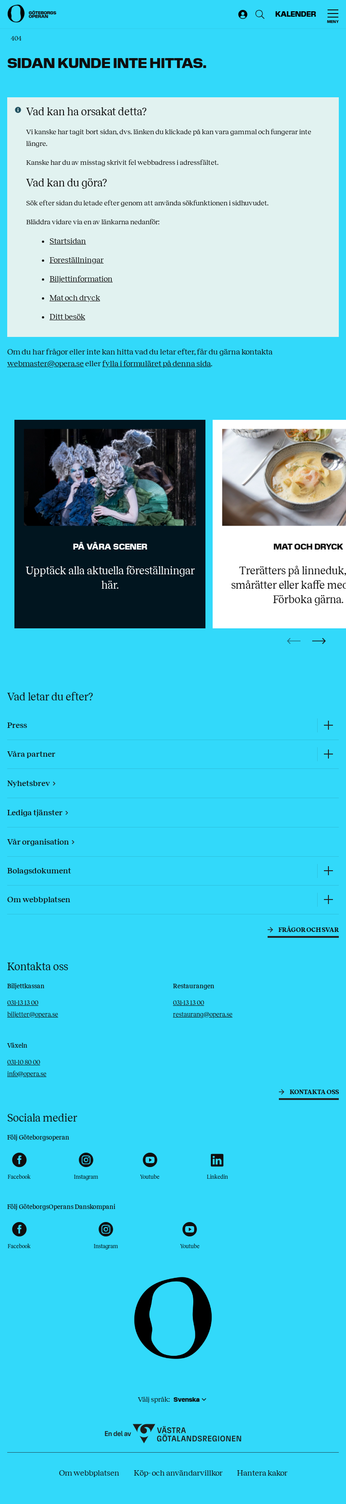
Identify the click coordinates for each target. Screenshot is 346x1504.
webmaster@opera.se (45, 363)
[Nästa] (319, 641)
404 (16, 38)
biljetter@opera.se (32, 1014)
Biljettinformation (81, 278)
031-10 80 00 (23, 1062)
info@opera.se (26, 1074)
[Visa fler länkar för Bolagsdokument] (328, 871)
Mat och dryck (75, 297)
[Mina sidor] (241, 14)
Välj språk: (154, 1399)
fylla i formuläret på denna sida (156, 363)
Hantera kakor (262, 1472)
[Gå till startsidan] (32, 14)
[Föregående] (294, 641)
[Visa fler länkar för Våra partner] (328, 754)
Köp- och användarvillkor (178, 1472)
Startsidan (68, 240)
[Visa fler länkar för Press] (328, 725)
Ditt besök (67, 316)
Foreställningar (77, 259)
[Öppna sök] (259, 14)
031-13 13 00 (22, 1003)
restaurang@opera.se (202, 1014)
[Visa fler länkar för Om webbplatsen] (328, 900)
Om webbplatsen (89, 1472)
